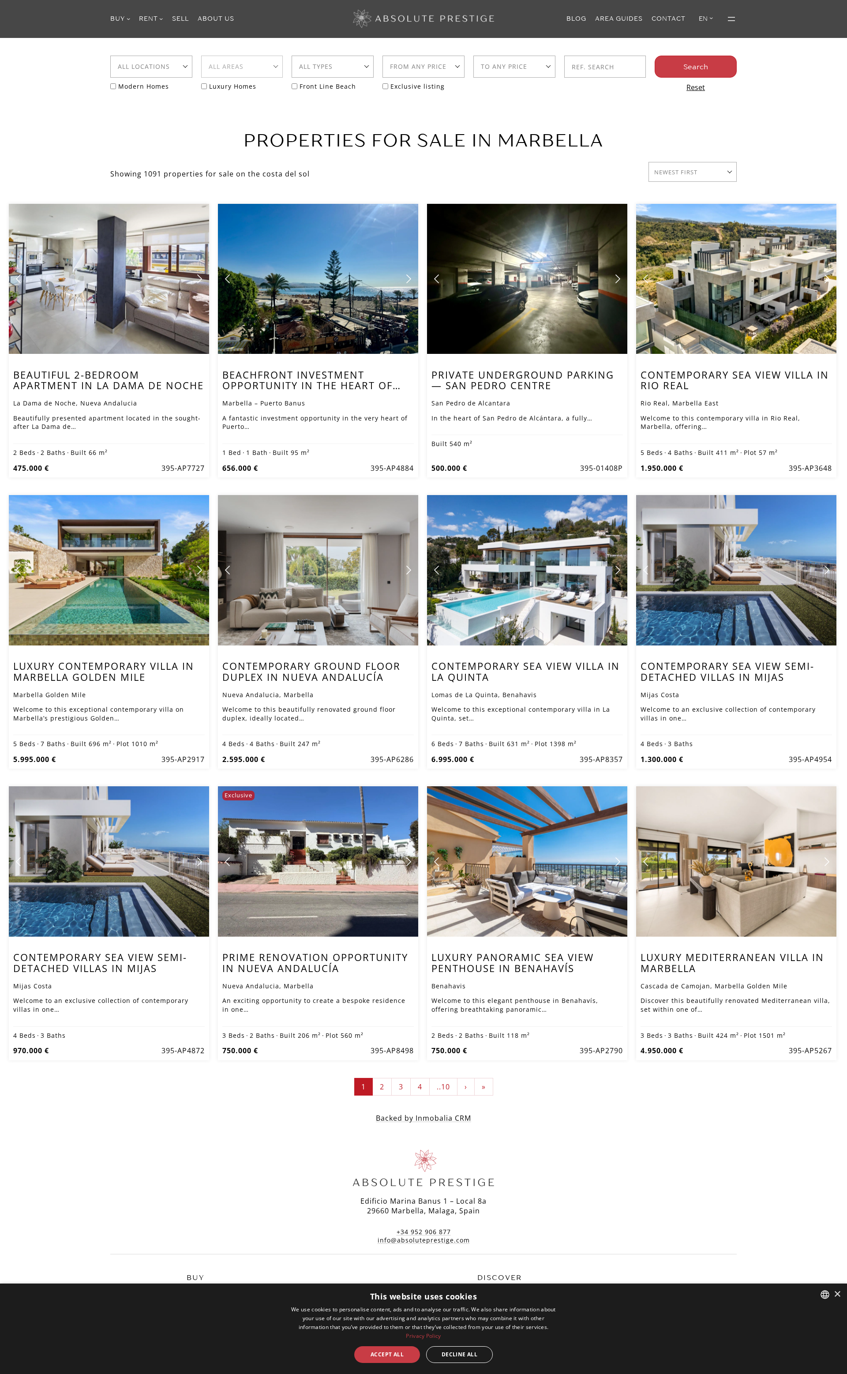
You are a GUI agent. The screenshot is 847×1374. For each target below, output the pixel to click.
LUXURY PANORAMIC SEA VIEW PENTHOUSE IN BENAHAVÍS (512, 962)
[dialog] (423, 1329)
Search (695, 66)
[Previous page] (19, 279)
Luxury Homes (232, 86)
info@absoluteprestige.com (424, 1240)
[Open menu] (731, 19)
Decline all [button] (459, 1354)
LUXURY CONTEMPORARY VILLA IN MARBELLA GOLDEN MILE (103, 671)
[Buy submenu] (128, 18)
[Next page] (199, 279)
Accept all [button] (387, 1354)
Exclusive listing (417, 86)
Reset (695, 87)
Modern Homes (143, 86)
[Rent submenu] (161, 18)
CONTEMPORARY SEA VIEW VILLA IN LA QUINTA (525, 671)
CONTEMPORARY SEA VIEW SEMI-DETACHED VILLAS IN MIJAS (727, 671)
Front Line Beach (328, 86)
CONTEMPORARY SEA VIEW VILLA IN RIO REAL (735, 380)
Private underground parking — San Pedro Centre (522, 380)
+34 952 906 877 (424, 1232)
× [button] (837, 1294)
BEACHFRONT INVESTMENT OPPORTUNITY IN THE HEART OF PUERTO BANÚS (307, 385)
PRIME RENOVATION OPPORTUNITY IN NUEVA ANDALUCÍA (315, 962)
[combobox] (151, 67)
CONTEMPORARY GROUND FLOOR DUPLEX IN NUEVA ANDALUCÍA (311, 671)
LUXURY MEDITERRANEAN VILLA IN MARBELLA (732, 962)
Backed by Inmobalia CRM (423, 1118)
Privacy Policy (423, 1336)
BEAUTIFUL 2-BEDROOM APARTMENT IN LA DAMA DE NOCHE (108, 380)
